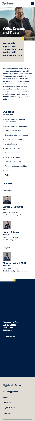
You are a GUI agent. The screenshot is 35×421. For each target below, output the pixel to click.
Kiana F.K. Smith (11, 233)
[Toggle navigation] (32, 2)
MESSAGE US (10, 337)
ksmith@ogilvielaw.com (15, 240)
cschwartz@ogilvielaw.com (16, 215)
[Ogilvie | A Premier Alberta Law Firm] (7, 3)
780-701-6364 (13, 212)
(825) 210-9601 (13, 269)
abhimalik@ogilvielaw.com (16, 271)
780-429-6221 (13, 238)
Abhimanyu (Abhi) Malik (14, 264)
